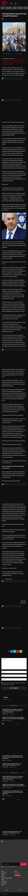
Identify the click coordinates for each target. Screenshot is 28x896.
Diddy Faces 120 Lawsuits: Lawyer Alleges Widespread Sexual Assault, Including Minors (13, 718)
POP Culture (5, 713)
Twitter (19, 889)
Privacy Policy (13, 866)
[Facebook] (11, 651)
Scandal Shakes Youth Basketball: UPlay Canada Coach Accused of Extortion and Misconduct (12, 757)
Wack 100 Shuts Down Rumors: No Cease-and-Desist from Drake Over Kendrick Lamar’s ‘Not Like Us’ (12, 711)
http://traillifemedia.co (7, 699)
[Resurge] (11, 78)
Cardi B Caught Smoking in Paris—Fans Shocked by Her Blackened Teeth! (12, 764)
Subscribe (23, 864)
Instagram (6, 889)
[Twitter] (14, 651)
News (2, 18)
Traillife (5, 697)
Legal (3, 720)
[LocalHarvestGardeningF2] (11, 606)
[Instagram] (2, 890)
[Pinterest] (17, 651)
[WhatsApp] (21, 651)
